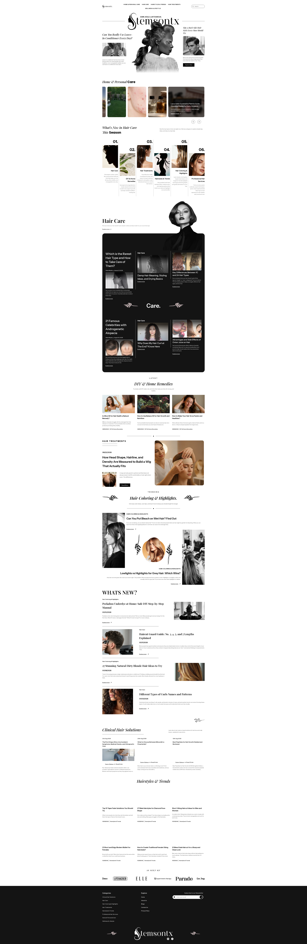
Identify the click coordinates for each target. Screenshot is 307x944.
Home (143, 897)
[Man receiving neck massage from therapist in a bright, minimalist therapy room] (118, 755)
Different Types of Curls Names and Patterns (165, 694)
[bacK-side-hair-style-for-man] (194, 45)
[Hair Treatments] (145, 156)
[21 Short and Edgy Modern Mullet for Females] (118, 835)
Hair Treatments (174, 4)
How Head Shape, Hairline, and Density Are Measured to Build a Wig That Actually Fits (126, 462)
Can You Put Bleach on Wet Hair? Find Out (151, 518)
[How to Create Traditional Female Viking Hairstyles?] (153, 835)
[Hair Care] (110, 156)
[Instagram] (172, 939)
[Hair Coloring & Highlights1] (113, 540)
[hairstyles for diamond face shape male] (153, 796)
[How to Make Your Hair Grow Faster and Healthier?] (188, 404)
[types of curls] (117, 701)
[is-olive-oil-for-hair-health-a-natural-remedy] (118, 404)
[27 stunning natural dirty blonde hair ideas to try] (189, 672)
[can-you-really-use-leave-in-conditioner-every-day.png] (114, 50)
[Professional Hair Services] (197, 164)
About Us (144, 900)
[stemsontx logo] (107, 6)
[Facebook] (168, 939)
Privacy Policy (145, 911)
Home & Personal (118, 82)
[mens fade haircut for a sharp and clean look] (188, 835)
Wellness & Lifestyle (153, 8)
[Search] (193, 6)
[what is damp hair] (153, 264)
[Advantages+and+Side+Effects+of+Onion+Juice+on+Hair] (187, 329)
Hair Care (145, 4)
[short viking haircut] (188, 796)
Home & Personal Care (132, 4)
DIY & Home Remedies (153, 383)
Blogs (143, 904)
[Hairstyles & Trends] (162, 164)
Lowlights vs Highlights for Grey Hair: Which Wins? (150, 573)
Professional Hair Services (110, 914)
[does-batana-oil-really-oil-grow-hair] (153, 404)
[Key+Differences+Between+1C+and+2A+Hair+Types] (187, 261)
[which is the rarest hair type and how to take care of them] (119, 280)
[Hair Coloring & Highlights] (179, 156)
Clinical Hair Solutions (121, 729)
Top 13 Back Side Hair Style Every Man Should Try (193, 30)
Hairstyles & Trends (158, 4)
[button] (193, 122)
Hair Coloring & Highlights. (153, 498)
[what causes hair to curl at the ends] (153, 332)
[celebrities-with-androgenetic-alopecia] (119, 347)
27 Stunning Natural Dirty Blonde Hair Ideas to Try (132, 665)
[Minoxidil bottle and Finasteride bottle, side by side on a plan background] (153, 753)
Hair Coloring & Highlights (137, 514)
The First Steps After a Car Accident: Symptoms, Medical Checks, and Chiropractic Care (118, 744)
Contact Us (144, 907)
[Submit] (201, 897)
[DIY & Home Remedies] (127, 164)
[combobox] (200, 6)
